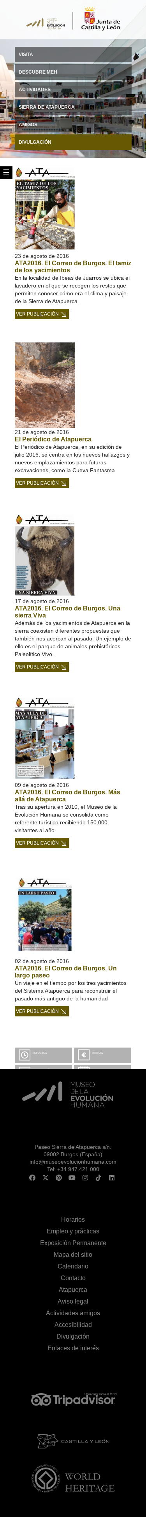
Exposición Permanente (73, 1243)
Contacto (73, 1278)
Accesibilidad (73, 1324)
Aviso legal (73, 1301)
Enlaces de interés (73, 1348)
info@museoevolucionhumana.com (73, 1162)
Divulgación (73, 1336)
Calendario (73, 1266)
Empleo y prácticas (73, 1231)
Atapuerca (73, 1289)
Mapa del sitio (73, 1254)
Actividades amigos (73, 1313)
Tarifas (97, 1052)
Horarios (40, 1052)
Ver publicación (37, 314)
